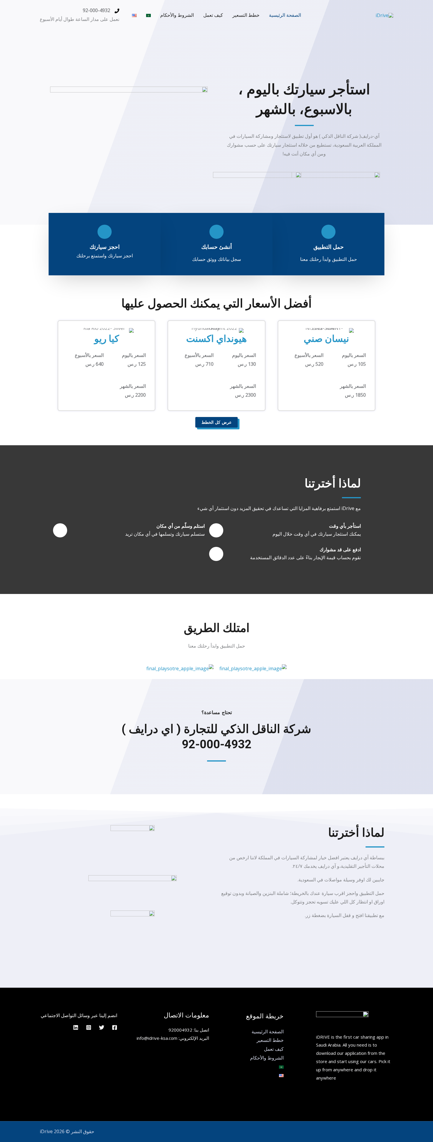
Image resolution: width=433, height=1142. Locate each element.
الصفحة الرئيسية (285, 15)
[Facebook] (114, 1027)
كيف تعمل (213, 15)
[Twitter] (101, 1027)
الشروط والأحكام (177, 15)
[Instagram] (88, 1027)
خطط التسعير (246, 15)
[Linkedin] (75, 1027)
